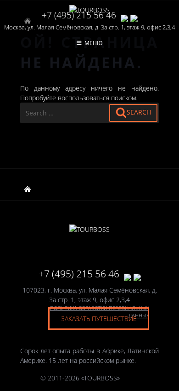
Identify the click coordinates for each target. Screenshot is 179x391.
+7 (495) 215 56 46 (79, 15)
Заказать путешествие (99, 318)
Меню (93, 43)
